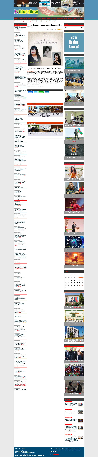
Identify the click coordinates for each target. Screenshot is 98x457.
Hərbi (65, 18)
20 (74, 284)
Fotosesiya (45, 21)
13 (74, 282)
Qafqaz (54, 21)
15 (79, 282)
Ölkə (35, 18)
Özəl (50, 21)
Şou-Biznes (33, 21)
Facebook (30, 92)
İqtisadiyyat (17, 21)
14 (77, 282)
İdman (27, 21)
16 (82, 282)
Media (74, 18)
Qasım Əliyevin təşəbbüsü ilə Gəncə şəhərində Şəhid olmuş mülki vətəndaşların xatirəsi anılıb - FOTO (71, 412)
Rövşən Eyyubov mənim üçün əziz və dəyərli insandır (71, 420)
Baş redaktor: (18, 451)
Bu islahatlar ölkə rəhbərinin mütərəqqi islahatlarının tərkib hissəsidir (71, 404)
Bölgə (22, 21)
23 (82, 284)
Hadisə (44, 18)
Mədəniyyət (60, 18)
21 (77, 284)
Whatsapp (41, 92)
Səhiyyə (53, 18)
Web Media (55, 454)
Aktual (16, 18)
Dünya (39, 18)
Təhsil (48, 18)
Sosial (25, 18)
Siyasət (21, 18)
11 (68, 282)
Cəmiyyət (30, 18)
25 (68, 285)
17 (65, 284)
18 (68, 284)
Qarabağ (70, 18)
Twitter (35, 92)
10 (65, 282)
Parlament (80, 18)
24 (65, 285)
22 (79, 284)
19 (71, 284)
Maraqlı (39, 21)
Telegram (47, 92)
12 (71, 282)
